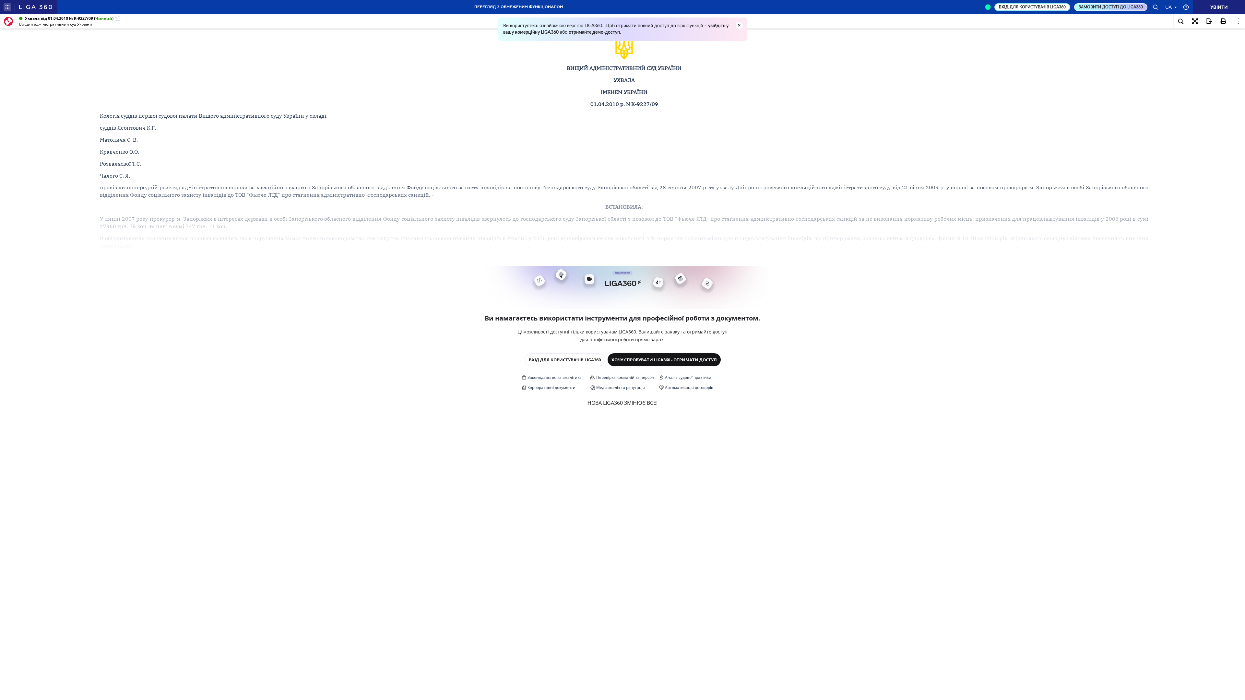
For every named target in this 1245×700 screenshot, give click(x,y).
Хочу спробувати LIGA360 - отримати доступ (664, 360)
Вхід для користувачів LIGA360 (565, 360)
